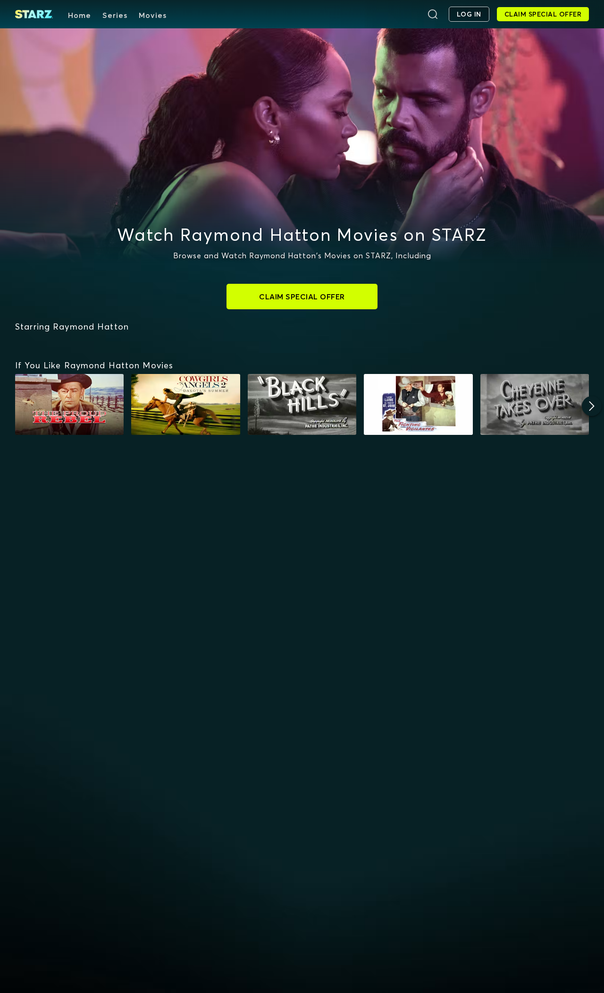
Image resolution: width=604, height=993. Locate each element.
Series (114, 15)
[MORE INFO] (69, 404)
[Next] (592, 406)
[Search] (432, 14)
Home (79, 15)
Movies (153, 15)
